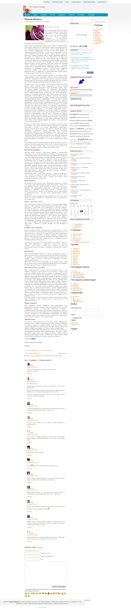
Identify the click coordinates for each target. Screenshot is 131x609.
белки (88, 117)
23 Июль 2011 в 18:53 (32, 450)
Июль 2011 (75, 256)
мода (85, 129)
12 (71, 211)
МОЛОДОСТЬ (62, 15)
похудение (86, 136)
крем (72, 128)
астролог (84, 117)
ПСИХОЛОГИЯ (78, 225)
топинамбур (72, 143)
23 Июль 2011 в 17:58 (32, 406)
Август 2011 (76, 254)
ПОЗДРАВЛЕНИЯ (78, 224)
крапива (87, 126)
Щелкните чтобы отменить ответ (32, 550)
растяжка (76, 139)
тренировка (78, 144)
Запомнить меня (77, 318)
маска (80, 128)
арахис (79, 117)
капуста (43, 350)
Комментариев (78, 301)
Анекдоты (74, 114)
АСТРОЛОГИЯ (98, 29)
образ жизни (77, 131)
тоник (88, 142)
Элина (40, 547)
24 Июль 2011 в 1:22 (32, 504)
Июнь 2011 (75, 258)
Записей (76, 299)
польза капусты (48, 350)
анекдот (73, 117)
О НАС (67, 2)
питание (73, 133)
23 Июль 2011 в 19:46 (32, 475)
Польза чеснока (62, 353)
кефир (82, 125)
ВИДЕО (35, 15)
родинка (83, 139)
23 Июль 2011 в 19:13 (32, 462)
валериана (73, 120)
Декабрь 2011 (76, 248)
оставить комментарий (36, 355)
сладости (72, 142)
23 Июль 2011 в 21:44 (32, 490)
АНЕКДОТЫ (97, 43)
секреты (90, 139)
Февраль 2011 (76, 264)
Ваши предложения (89, 2)
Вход (74, 298)
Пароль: (73, 314)
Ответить (29, 373)
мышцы (72, 131)
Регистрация (76, 296)
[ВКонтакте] (80, 46)
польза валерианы (82, 134)
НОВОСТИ (71, 15)
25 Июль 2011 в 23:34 (32, 519)
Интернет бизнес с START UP (81, 242)
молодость (90, 129)
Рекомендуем (101, 2)
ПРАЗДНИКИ (81, 15)
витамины (84, 120)
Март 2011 (75, 262)
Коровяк (75, 271)
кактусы (72, 126)
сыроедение (84, 142)
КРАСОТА (52, 15)
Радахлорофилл (84, 114)
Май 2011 (75, 259)
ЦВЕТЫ (76, 227)
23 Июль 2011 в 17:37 (32, 381)
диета (76, 123)
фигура (84, 143)
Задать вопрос (76, 2)
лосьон (75, 129)
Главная (47, 2)
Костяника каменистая (78, 274)
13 (74, 211)
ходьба (88, 144)
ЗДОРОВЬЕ (44, 15)
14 (78, 211)
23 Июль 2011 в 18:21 (32, 420)
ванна (78, 120)
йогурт (87, 123)
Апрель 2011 (76, 261)
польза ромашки (78, 136)
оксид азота (84, 131)
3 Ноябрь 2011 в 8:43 (32, 534)
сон (75, 142)
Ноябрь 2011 (76, 250)
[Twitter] (82, 46)
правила (71, 139)
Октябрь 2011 (76, 251)
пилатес (90, 131)
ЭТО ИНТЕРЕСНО (99, 42)
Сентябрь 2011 (76, 253)
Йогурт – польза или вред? (32, 353)
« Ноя (74, 216)
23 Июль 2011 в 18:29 (32, 434)
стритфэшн (78, 142)
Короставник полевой (78, 275)
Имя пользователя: (76, 308)
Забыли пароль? (75, 324)
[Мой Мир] (86, 46)
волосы (72, 123)
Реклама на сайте (58, 2)
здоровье (82, 123)
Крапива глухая (77, 272)
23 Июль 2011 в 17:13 (32, 367)
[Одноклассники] (84, 46)
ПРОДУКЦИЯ (91, 15)
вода (90, 120)
